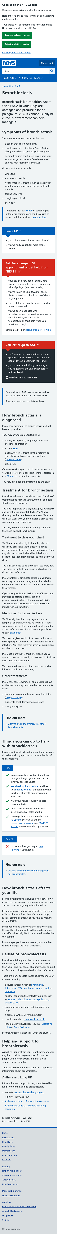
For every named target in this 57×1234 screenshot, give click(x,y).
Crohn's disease (22, 1027)
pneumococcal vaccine (22, 823)
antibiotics (15, 632)
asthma (11, 999)
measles (27, 988)
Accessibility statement (12, 1211)
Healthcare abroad (10, 1184)
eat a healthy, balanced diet (25, 786)
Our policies (7, 1215)
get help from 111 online (38, 329)
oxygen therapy (14, 697)
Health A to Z (8, 1137)
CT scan (10, 476)
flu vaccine (16, 819)
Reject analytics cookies (17, 44)
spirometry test (13, 459)
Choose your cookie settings (16, 52)
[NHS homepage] (9, 63)
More (38, 79)
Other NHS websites (11, 1195)
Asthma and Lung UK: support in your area (27, 1101)
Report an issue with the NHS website (19, 1206)
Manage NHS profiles (11, 1191)
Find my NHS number (11, 1171)
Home (5, 1133)
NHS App (6, 1166)
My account (47, 63)
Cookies (5, 1220)
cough (29, 210)
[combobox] (25, 71)
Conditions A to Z (12, 86)
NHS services (25, 78)
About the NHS (9, 1180)
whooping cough (41, 988)
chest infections (38, 217)
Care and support (10, 1155)
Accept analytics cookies (17, 35)
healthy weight (23, 789)
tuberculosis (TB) (13, 988)
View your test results (11, 1175)
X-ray (15, 448)
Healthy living (8, 1146)
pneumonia (37, 984)
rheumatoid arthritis (34, 1019)
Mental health (8, 1151)
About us (6, 1202)
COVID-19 (10, 991)
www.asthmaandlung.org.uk (29, 1092)
